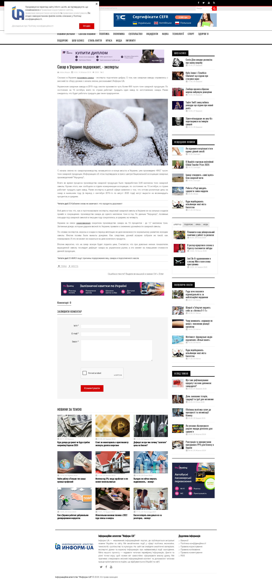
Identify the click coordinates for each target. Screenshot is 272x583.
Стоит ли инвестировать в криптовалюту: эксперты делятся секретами (112, 444)
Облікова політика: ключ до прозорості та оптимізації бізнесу (198, 412)
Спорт (191, 34)
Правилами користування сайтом (57, 10)
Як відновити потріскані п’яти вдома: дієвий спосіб (199, 150)
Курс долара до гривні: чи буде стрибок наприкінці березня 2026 (73, 444)
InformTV (131, 40)
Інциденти (152, 34)
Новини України (66, 34)
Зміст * (75, 342)
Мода (119, 40)
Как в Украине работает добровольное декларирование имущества (73, 517)
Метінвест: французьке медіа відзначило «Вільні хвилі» (199, 338)
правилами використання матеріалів (42, 13)
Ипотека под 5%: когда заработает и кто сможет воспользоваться (111, 480)
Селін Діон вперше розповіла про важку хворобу (199, 61)
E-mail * (75, 334)
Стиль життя (95, 40)
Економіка (119, 34)
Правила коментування (191, 553)
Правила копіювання (190, 550)
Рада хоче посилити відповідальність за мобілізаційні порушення (197, 294)
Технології (178, 34)
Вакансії (184, 541)
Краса (109, 40)
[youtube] (209, 3)
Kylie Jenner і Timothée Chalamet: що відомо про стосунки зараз (197, 76)
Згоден (86, 26)
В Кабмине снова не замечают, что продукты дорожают (95, 204)
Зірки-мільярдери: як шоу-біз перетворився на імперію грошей (199, 121)
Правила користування (191, 547)
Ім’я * (76, 326)
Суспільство (136, 34)
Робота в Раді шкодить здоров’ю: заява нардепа (197, 190)
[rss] (214, 3)
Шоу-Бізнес (78, 40)
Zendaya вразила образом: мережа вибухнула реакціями (199, 91)
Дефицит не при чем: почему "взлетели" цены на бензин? (150, 444)
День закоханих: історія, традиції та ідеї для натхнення (199, 398)
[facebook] (198, 3)
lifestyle (177, 224)
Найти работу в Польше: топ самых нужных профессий (71, 480)
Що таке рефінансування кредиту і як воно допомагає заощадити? (198, 383)
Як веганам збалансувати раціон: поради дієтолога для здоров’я (199, 428)
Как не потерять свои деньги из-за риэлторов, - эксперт (148, 517)
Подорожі (62, 40)
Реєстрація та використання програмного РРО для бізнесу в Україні (200, 445)
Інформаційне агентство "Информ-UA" (73, 577)
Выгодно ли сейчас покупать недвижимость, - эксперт (145, 480)
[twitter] (204, 3)
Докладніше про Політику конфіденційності (32, 26)
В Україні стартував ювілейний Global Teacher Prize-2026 (199, 163)
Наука (165, 34)
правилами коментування (75, 13)
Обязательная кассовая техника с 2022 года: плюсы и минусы (111, 517)
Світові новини (87, 34)
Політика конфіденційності (193, 544)
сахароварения (83, 223)
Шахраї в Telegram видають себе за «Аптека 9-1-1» (198, 309)
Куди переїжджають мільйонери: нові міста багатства (196, 204)
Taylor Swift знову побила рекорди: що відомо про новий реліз (199, 105)
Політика (104, 34)
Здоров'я (203, 34)
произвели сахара (85, 78)
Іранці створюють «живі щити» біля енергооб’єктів (200, 176)
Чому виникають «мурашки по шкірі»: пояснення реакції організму (199, 323)
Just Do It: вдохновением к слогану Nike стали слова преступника (199, 261)
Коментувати (92, 388)
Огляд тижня (181, 374)
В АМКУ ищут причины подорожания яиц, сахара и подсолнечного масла (104, 258)
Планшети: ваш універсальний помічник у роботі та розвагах (200, 234)
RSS (183, 556)
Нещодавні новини (184, 142)
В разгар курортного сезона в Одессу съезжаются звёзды (200, 247)
